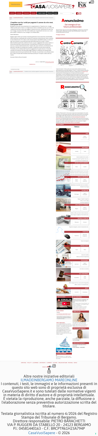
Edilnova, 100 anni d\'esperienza (82, 256)
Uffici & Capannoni (85, 208)
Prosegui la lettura (60, 34)
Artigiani (68, 166)
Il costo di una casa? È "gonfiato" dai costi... (80, 158)
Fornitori (85, 222)
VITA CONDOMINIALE (83, 273)
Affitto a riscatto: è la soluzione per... (82, 284)
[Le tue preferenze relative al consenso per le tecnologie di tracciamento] (95, 433)
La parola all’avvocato (18, 17)
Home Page (23, 362)
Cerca (73, 13)
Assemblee (76, 277)
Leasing (76, 151)
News (76, 166)
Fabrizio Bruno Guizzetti (50, 61)
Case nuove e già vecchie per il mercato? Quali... (79, 174)
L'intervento (26, 13)
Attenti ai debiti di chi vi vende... (83, 157)
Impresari (77, 264)
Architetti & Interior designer (68, 263)
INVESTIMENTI (85, 147)
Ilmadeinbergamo (38, 380)
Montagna (76, 194)
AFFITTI (86, 288)
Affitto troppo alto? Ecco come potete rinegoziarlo (79, 282)
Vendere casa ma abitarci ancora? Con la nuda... (80, 171)
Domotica (77, 235)
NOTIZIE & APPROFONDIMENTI (81, 162)
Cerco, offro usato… (60, 322)
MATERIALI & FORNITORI (83, 218)
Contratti (77, 292)
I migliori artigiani (42, 13)
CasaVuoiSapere (41, 433)
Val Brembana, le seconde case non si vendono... (79, 185)
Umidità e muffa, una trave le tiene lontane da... (79, 212)
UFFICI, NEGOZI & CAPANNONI (81, 204)
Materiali (50, 13)
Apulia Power (85, 71)
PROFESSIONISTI (84, 260)
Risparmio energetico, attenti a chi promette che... (79, 226)
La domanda (19, 13)
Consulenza (85, 292)
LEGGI (87, 133)
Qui (56, 356)
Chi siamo (33, 13)
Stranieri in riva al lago (84, 186)
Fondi (85, 151)
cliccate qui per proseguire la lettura (79, 309)
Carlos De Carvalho (85, 254)
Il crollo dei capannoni (84, 202)
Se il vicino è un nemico (84, 268)
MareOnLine (66, 380)
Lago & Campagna (85, 194)
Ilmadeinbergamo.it (83, 326)
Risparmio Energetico (85, 235)
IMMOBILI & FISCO (84, 245)
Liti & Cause (85, 277)
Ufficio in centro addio (84, 200)
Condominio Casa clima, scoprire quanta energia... (79, 172)
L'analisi (84, 166)
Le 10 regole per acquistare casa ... (82, 160)
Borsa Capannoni (85, 180)
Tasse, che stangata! (85, 240)
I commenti (49, 362)
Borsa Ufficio (76, 180)
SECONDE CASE (85, 190)
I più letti (12, 13)
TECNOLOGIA (85, 231)
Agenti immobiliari (85, 264)
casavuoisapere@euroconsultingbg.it (72, 122)
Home (11, 17)
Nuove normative (85, 137)
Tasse (76, 249)
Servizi (55, 13)
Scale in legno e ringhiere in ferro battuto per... (80, 214)
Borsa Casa (68, 180)
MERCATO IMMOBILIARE (83, 176)
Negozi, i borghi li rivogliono (83, 198)
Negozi (76, 208)
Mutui (85, 249)
